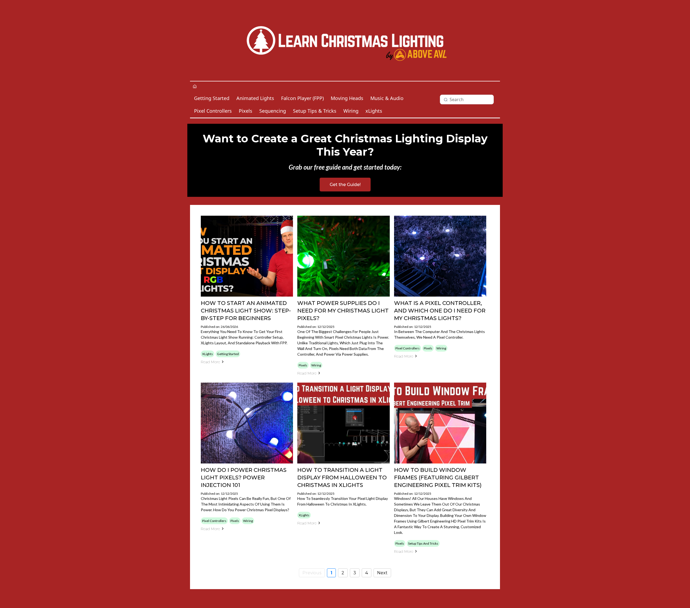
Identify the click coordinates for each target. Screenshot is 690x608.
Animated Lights (255, 98)
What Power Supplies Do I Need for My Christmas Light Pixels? (343, 310)
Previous (311, 572)
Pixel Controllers (213, 111)
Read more (210, 361)
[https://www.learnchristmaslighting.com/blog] (345, 40)
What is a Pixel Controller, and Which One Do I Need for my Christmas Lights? (439, 310)
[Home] (195, 86)
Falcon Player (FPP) (302, 98)
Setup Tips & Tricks (314, 111)
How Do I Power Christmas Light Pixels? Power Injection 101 (244, 477)
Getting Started (211, 98)
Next (382, 572)
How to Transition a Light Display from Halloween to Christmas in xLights (342, 477)
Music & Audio (386, 98)
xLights (373, 111)
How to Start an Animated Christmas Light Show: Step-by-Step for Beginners (246, 310)
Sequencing (272, 111)
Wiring (350, 111)
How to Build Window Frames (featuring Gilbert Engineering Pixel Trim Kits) (438, 477)
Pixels (245, 111)
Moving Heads (347, 98)
